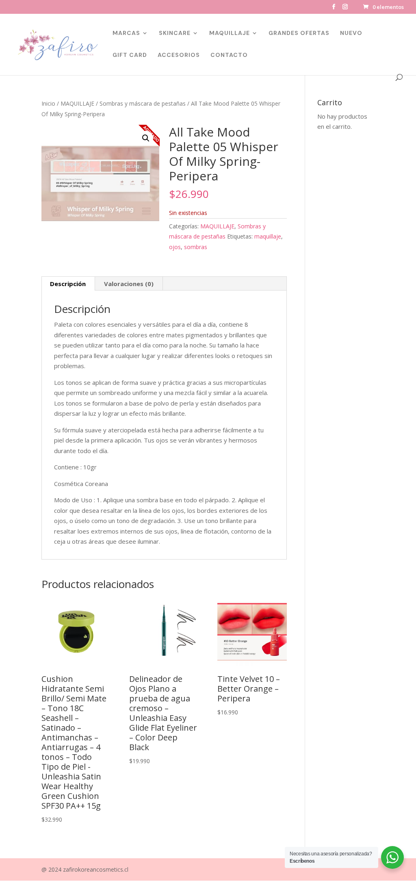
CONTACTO (229, 55)
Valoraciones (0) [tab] (129, 284)
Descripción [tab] (68, 284)
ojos (175, 247)
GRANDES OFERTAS (299, 33)
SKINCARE (175, 33)
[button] (146, 138)
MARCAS (126, 33)
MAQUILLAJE (229, 33)
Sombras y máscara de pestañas (143, 103)
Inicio (48, 103)
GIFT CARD (130, 55)
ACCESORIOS (179, 55)
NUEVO (351, 33)
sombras (195, 247)
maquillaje (267, 236)
